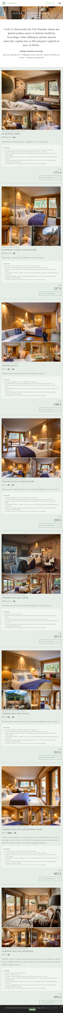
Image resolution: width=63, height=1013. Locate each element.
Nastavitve (32, 1009)
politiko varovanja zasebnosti (51, 1007)
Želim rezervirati (48, 178)
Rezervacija (49, 3)
